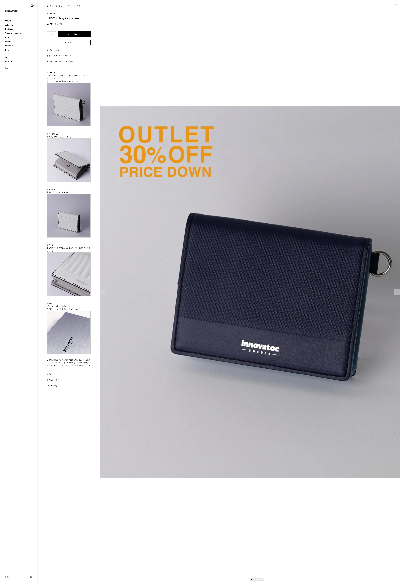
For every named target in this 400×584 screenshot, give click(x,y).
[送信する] (31, 577)
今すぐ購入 (69, 42)
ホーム (49, 6)
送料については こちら (55, 374)
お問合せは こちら (54, 380)
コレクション (59, 6)
